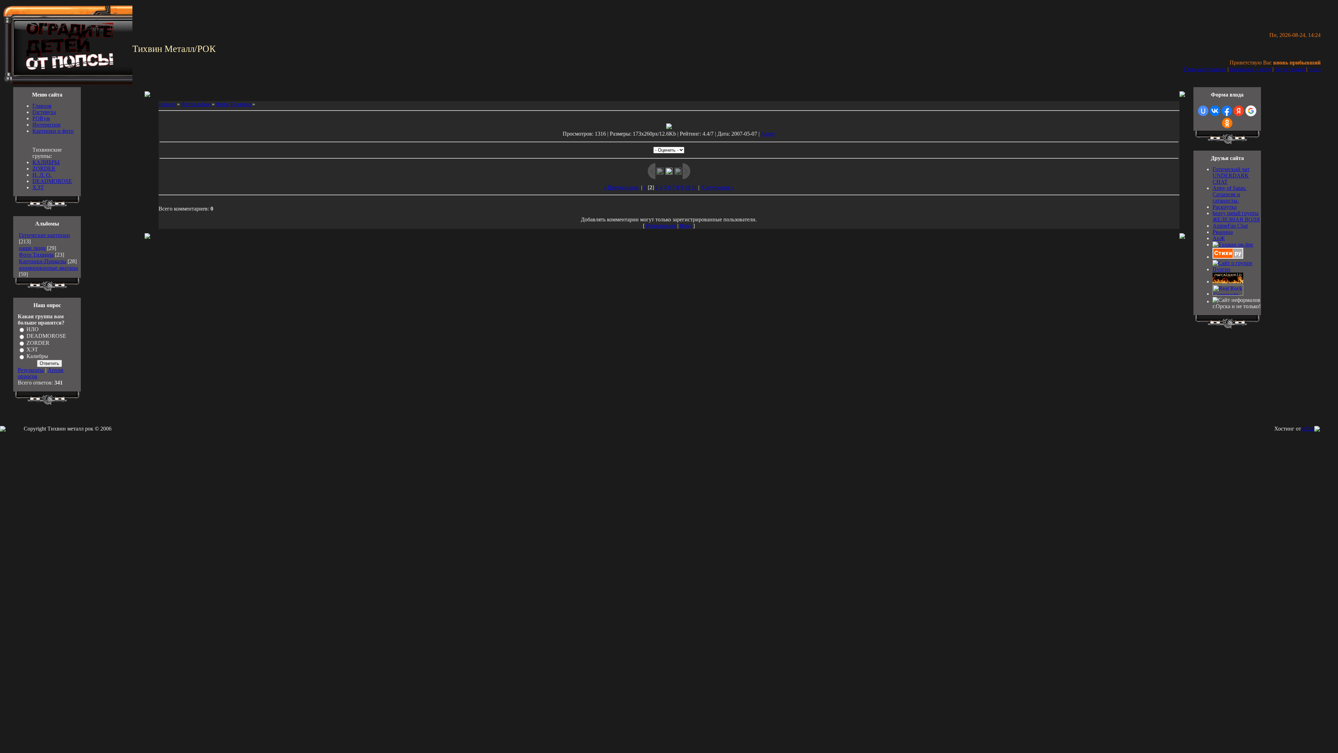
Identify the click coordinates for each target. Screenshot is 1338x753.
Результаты (31, 370)
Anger (768, 134)
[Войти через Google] (1250, 110)
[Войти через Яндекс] (1238, 111)
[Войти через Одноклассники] (1227, 123)
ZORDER (43, 169)
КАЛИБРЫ (46, 162)
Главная (41, 106)
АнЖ (1219, 238)
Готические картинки (44, 235)
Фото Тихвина (36, 255)
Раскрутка (1225, 207)
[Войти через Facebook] (1227, 111)
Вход (1315, 69)
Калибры (37, 356)
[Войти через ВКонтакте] (1215, 111)
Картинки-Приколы (42, 261)
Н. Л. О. (42, 175)
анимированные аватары (48, 268)
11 (694, 187)
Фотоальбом (195, 104)
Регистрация (1290, 69)
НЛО (32, 329)
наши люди (32, 248)
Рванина (1223, 232)
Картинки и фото (1250, 69)
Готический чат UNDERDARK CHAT (1231, 175)
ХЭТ (38, 187)
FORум (41, 118)
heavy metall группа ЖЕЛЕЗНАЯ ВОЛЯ (1236, 216)
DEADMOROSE (52, 181)
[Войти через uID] (1203, 111)
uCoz (1308, 429)
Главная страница (1205, 69)
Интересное (46, 125)
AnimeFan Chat (1230, 226)
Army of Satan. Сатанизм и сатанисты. (1229, 194)
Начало (167, 104)
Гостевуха (44, 112)
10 (687, 187)
